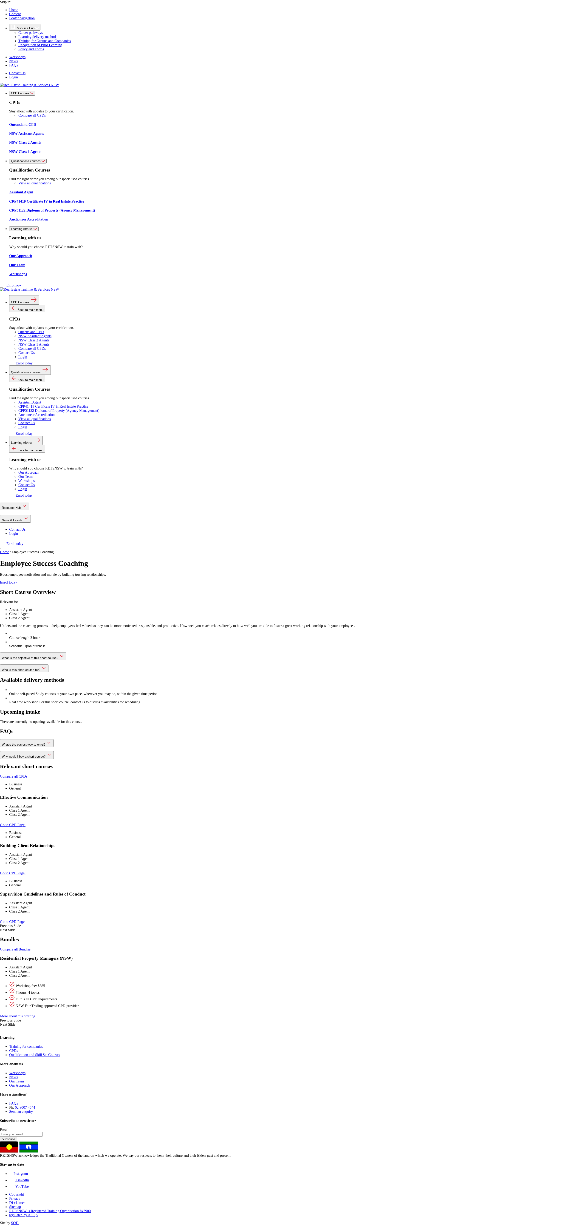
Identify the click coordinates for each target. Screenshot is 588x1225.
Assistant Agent (29, 402)
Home (13, 10)
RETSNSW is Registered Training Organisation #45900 (50, 1211)
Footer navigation (22, 18)
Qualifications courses (26, 161)
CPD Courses (20, 93)
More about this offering (18, 1016)
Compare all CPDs (32, 115)
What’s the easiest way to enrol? (24, 744)
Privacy (14, 1198)
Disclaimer (17, 1203)
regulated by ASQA (23, 1215)
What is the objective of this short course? (30, 658)
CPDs (13, 1051)
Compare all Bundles (15, 949)
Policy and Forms (31, 49)
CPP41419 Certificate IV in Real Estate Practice (53, 406)
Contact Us (17, 73)
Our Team (25, 476)
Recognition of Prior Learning (40, 45)
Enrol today (24, 363)
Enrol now (14, 285)
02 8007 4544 (25, 1107)
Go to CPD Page (12, 825)
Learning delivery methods (37, 37)
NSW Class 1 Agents (33, 344)
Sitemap (15, 1207)
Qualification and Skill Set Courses (34, 1055)
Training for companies (26, 1046)
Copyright (16, 1194)
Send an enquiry (21, 1111)
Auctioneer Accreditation (36, 415)
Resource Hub (12, 507)
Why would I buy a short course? (24, 756)
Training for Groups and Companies (44, 41)
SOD (15, 1223)
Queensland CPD (31, 332)
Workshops (17, 57)
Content (15, 14)
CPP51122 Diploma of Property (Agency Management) (58, 410)
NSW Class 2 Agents (33, 340)
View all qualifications (34, 183)
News (13, 61)
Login (13, 77)
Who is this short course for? (21, 670)
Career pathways (30, 32)
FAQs (13, 65)
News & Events (12, 520)
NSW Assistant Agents (34, 336)
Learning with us (22, 229)
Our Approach (28, 472)
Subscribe (8, 1139)
